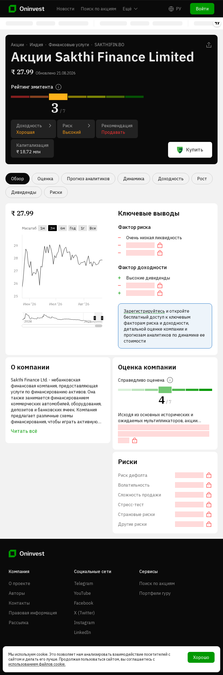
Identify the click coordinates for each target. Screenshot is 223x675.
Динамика (133, 178)
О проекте (19, 583)
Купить (194, 150)
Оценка (45, 178)
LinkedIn (82, 632)
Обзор (17, 178)
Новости (65, 8)
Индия (36, 44)
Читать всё (24, 431)
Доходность (171, 178)
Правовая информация (33, 612)
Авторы (17, 593)
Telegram (83, 583)
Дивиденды (23, 192)
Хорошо (201, 657)
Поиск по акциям (98, 8)
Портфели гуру (155, 593)
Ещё (127, 8)
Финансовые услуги (69, 44)
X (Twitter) (84, 612)
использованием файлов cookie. (37, 664)
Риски (56, 192)
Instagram (84, 622)
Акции (17, 44)
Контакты (19, 603)
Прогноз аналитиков (88, 178)
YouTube (82, 593)
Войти (202, 8)
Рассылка (19, 622)
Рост (202, 178)
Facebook (83, 603)
